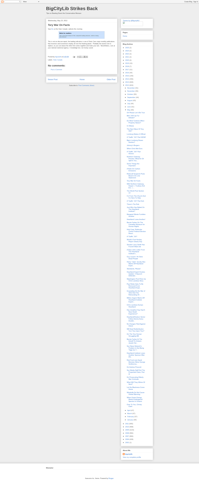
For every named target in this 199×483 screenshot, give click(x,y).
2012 (127, 85)
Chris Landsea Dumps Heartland (135, 306)
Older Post (111, 79)
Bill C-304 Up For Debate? (133, 117)
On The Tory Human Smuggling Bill (134, 335)
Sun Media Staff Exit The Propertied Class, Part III (136, 372)
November (131, 91)
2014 (127, 79)
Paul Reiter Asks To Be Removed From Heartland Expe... (135, 286)
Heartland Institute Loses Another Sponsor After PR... (136, 355)
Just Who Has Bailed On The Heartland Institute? (136, 209)
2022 (127, 54)
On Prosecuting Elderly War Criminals (135, 378)
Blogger (110, 478)
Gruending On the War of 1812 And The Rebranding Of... (136, 293)
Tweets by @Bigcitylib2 (131, 20)
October (130, 94)
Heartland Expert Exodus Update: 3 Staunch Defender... (136, 274)
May (129, 110)
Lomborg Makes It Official (136, 134)
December (131, 88)
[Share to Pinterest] (87, 57)
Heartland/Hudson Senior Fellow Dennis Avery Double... (136, 319)
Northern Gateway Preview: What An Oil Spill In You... (135, 158)
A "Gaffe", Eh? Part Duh (135, 201)
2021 (127, 57)
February (130, 416)
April (129, 410)
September (131, 97)
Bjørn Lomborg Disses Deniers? (135, 141)
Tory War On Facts (133, 181)
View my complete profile (132, 457)
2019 (127, 63)
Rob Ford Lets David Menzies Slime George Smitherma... (136, 362)
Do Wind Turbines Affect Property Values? (135, 122)
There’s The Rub (133, 204)
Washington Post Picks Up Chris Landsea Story (136, 280)
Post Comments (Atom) (86, 85)
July (129, 103)
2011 (127, 424)
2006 (127, 439)
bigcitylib (58, 57)
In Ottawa (130, 126)
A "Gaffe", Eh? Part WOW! (136, 137)
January (130, 420)
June (129, 107)
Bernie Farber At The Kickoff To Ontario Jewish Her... (134, 341)
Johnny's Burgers (133, 145)
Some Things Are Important (133, 165)
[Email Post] (74, 57)
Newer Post (52, 79)
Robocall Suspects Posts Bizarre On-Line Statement (136, 176)
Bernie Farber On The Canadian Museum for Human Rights (136, 224)
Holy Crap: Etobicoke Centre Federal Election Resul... (136, 231)
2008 (127, 433)
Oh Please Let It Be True (136, 113)
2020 (127, 60)
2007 (127, 436)
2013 (127, 82)
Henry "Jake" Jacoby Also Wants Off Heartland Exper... (136, 264)
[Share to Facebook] (84, 57)
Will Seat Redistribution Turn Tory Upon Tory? (135, 330)
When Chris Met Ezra (134, 148)
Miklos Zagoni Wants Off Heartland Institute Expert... (136, 300)
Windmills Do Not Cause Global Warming (135, 393)
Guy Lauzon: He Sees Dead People (135, 258)
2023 (127, 51)
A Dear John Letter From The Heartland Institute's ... (136, 252)
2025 (127, 48)
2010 (127, 427)
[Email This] (78, 57)
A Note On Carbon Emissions (133, 170)
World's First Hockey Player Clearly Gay (134, 240)
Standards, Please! (134, 269)
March (129, 413)
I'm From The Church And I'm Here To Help (136, 197)
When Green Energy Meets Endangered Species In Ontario (134, 399)
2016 (127, 73)
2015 (127, 76)
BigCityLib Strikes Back (72, 8)
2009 (127, 430)
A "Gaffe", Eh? (132, 236)
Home (82, 79)
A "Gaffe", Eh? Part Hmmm (134, 152)
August (130, 100)
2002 (127, 442)
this (52, 29)
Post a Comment (56, 69)
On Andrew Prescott (134, 367)
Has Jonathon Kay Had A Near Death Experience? (136, 312)
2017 (127, 69)
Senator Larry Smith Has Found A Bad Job (136, 245)
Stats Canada (57, 60)
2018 (127, 66)
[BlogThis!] (80, 57)
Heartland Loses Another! (136, 219)
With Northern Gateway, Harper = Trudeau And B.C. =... (136, 186)
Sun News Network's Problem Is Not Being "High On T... (135, 348)
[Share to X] (82, 57)
